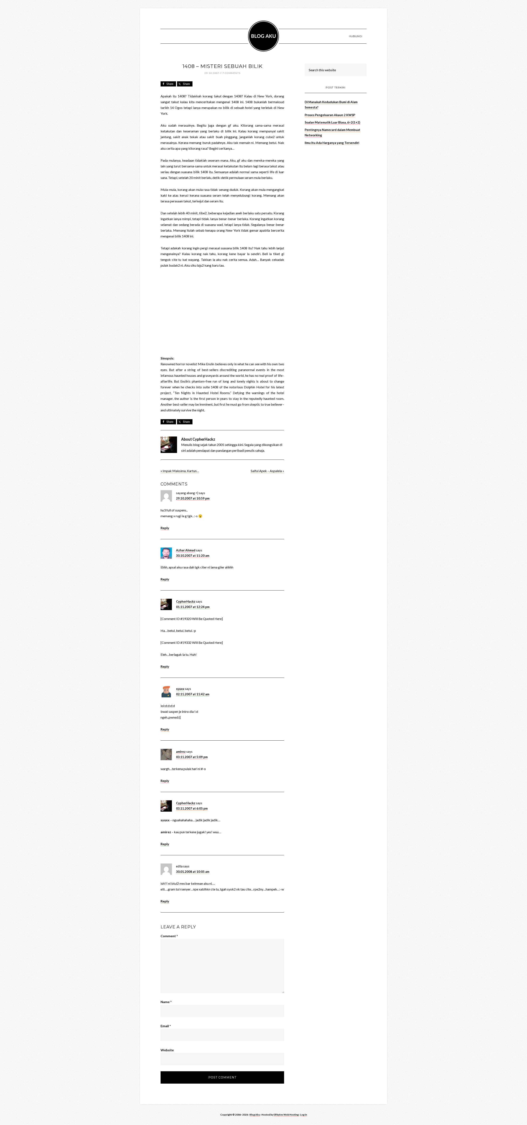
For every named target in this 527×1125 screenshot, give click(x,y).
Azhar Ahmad (185, 550)
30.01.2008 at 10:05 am (192, 871)
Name (166, 1002)
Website (167, 1050)
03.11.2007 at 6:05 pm (192, 808)
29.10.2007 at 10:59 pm (193, 498)
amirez (181, 751)
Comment (169, 936)
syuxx (180, 689)
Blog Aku (263, 36)
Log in (303, 1114)
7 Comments (231, 73)
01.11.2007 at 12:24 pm (193, 607)
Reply (165, 528)
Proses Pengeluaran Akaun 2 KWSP (330, 115)
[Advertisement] (335, 177)
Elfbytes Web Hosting (286, 1114)
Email (166, 1026)
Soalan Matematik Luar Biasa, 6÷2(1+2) (332, 122)
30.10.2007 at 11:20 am (192, 555)
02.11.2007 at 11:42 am (192, 694)
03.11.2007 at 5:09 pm (192, 757)
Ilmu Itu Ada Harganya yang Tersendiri (332, 143)
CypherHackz (185, 601)
